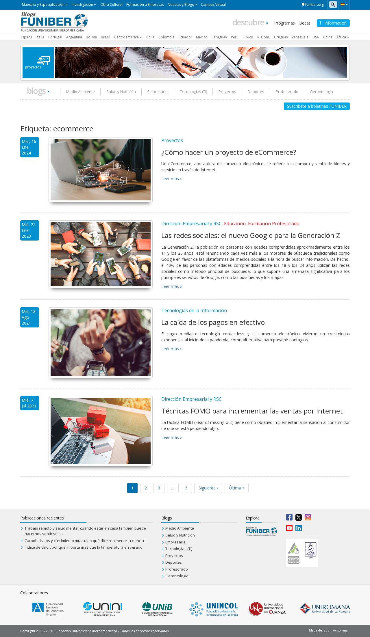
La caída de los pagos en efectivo (213, 322)
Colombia (166, 37)
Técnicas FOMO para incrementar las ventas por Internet (252, 411)
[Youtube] (289, 529)
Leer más (170, 178)
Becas (304, 23)
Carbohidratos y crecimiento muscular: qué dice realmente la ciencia (84, 540)
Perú (234, 37)
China (327, 37)
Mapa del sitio (319, 630)
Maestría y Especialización (43, 4)
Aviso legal (340, 630)
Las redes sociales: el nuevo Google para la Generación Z (250, 235)
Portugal (55, 37)
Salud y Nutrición (121, 91)
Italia (40, 37)
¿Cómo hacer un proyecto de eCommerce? (228, 152)
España (26, 37)
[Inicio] (54, 21)
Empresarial (158, 91)
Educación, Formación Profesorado (261, 223)
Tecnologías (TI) (193, 91)
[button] (344, 4)
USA (315, 37)
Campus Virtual (213, 4)
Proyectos (227, 91)
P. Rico (248, 37)
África (341, 37)
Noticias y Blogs (181, 4)
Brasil (105, 37)
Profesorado (287, 91)
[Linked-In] (298, 529)
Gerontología (321, 91)
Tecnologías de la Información (194, 310)
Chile (150, 37)
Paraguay (219, 37)
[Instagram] (308, 518)
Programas (284, 23)
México (202, 37)
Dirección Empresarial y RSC (191, 223)
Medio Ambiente (80, 91)
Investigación (82, 4)
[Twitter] (298, 518)
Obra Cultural (111, 4)
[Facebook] (289, 518)
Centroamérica (126, 37)
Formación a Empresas (145, 4)
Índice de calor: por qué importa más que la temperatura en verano (84, 547)
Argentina (74, 37)
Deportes (256, 91)
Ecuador (185, 37)
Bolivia (91, 37)
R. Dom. (263, 37)
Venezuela (300, 37)
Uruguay (281, 37)
